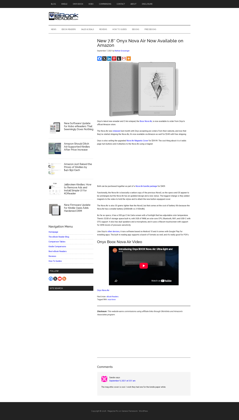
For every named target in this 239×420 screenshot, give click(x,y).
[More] (128, 58)
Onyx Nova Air (103, 290)
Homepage (53, 232)
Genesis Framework (130, 411)
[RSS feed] (64, 279)
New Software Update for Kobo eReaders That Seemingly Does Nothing (78, 126)
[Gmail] (124, 58)
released (116, 131)
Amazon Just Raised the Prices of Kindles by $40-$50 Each (78, 167)
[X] (104, 58)
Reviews (52, 256)
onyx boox (112, 299)
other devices (114, 231)
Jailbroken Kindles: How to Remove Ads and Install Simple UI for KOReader (77, 189)
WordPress (143, 411)
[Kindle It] (119, 58)
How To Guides (55, 261)
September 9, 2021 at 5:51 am (122, 381)
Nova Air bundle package (146, 186)
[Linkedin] (109, 58)
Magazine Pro (113, 411)
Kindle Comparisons (57, 246)
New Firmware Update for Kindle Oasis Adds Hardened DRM (77, 207)
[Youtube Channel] (60, 279)
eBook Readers (113, 297)
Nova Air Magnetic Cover (137, 140)
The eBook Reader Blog (59, 237)
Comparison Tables (57, 241)
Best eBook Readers (58, 251)
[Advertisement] (143, 166)
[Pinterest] (114, 58)
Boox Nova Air (146, 121)
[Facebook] (99, 58)
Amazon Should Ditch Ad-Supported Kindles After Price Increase (77, 146)
